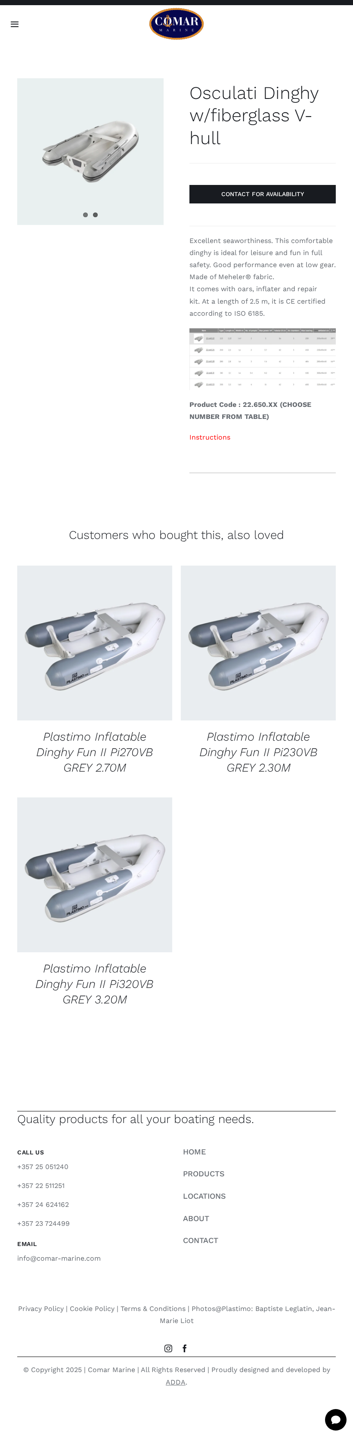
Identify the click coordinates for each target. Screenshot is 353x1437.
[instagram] (168, 1348)
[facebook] (185, 1348)
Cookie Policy (92, 1309)
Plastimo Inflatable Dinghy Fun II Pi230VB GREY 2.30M (258, 752)
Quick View (95, 649)
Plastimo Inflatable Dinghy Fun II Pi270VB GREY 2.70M (94, 752)
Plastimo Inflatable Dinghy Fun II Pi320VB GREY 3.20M (94, 984)
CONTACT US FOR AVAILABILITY (88, 640)
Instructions (209, 437)
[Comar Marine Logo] (176, 10)
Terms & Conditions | (156, 1309)
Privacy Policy (41, 1309)
